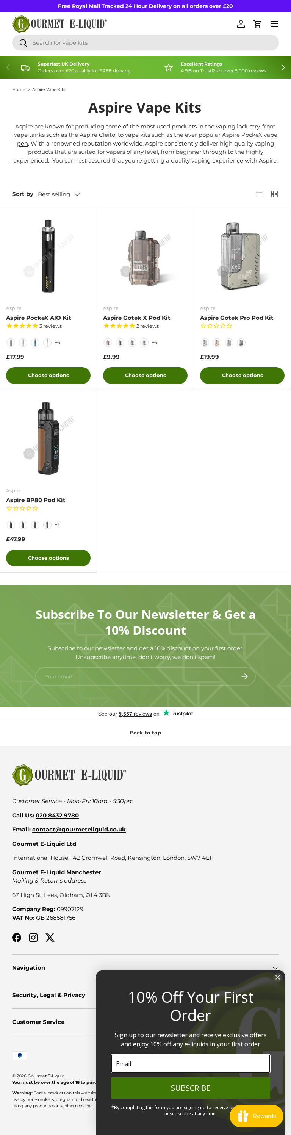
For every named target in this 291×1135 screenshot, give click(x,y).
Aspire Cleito (97, 134)
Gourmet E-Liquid (46, 1076)
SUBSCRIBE (190, 1088)
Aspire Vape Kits (48, 90)
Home (18, 90)
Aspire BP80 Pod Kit (36, 500)
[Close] (277, 977)
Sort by (22, 193)
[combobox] (145, 42)
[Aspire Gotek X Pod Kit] (145, 256)
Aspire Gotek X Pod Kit (137, 317)
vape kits (137, 134)
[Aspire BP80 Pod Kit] (48, 438)
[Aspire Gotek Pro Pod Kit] (242, 256)
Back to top (145, 733)
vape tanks (29, 134)
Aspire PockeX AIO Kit (38, 317)
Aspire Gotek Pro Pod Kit (237, 317)
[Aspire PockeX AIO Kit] (48, 256)
